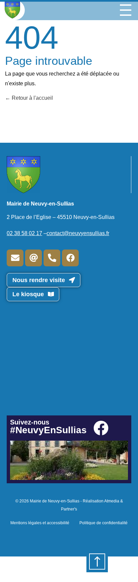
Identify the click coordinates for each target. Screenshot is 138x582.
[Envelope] (15, 258)
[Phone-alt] (52, 258)
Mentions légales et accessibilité (39, 523)
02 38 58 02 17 (24, 233)
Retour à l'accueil (31, 98)
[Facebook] (70, 258)
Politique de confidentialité (103, 523)
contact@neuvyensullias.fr (78, 233)
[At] (33, 258)
